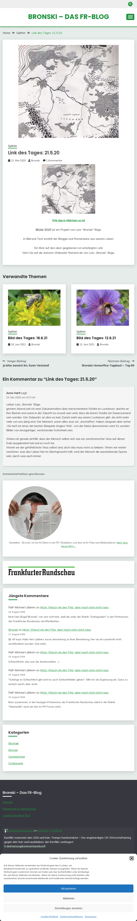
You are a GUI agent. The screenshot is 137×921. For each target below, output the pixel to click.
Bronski (35, 160)
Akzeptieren (68, 888)
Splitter (12, 146)
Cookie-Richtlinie (49, 916)
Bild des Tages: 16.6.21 (27, 337)
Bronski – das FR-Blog (68, 16)
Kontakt (8, 802)
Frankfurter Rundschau (20, 830)
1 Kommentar (54, 160)
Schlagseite (15, 763)
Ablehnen (68, 898)
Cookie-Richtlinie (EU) (17, 815)
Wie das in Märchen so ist (68, 220)
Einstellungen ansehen (68, 908)
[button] (131, 858)
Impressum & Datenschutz (19, 809)
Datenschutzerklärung (71, 916)
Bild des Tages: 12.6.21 (96, 337)
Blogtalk (13, 743)
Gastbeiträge (16, 756)
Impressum (91, 916)
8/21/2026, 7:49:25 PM (49, 830)
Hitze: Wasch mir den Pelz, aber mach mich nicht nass (74, 607)
